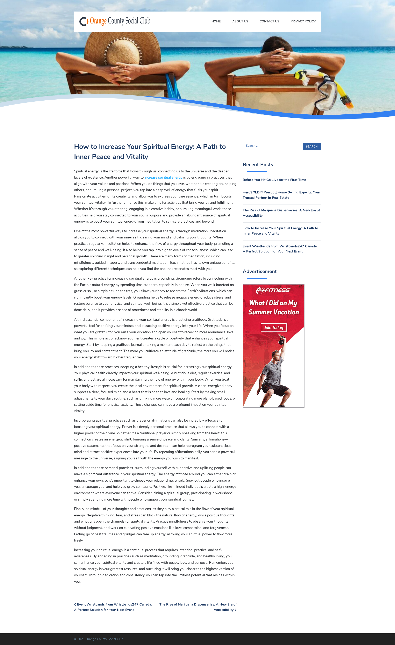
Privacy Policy (303, 21)
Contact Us (269, 21)
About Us (240, 21)
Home (216, 21)
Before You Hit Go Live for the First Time (274, 180)
